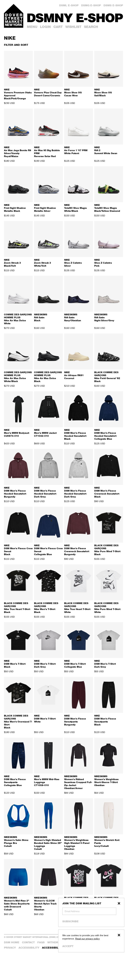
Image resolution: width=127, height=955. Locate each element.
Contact (28, 942)
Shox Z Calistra (73, 262)
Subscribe (70, 921)
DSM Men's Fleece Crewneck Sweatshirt (106, 492)
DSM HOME (11, 942)
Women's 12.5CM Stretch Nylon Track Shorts (45, 903)
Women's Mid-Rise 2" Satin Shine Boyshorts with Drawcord (17, 903)
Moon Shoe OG (73, 92)
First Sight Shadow (15, 207)
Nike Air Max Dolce (18, 319)
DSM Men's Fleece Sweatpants (75, 720)
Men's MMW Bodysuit (16, 432)
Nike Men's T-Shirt (46, 607)
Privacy (10, 947)
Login (45, 27)
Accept (67, 946)
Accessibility (29, 947)
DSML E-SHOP (69, 5)
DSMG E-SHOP (91, 5)
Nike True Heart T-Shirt (17, 607)
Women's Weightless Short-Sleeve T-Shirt (106, 781)
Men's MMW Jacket (45, 432)
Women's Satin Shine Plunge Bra (16, 841)
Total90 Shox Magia (75, 207)
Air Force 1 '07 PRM (75, 150)
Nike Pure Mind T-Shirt (107, 550)
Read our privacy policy (87, 938)
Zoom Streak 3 (12, 262)
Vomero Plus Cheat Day (48, 92)
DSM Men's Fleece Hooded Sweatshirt (75, 434)
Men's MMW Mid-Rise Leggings (46, 781)
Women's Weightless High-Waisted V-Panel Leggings (76, 843)
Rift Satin (40, 317)
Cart (58, 27)
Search (91, 27)
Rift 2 (105, 150)
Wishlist (73, 27)
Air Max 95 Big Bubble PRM (47, 152)
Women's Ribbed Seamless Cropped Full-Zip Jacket (78, 782)
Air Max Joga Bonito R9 (17, 152)
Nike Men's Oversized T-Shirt (18, 721)
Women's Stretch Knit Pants (106, 841)
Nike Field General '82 (107, 377)
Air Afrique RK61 (74, 375)
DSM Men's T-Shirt (14, 663)
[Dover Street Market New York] (13, 16)
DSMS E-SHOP (113, 5)
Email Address (72, 911)
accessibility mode (57, 947)
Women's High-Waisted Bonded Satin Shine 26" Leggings (48, 843)
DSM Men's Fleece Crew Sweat (18, 550)
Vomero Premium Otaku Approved (18, 94)
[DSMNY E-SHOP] (75, 16)
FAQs (41, 942)
